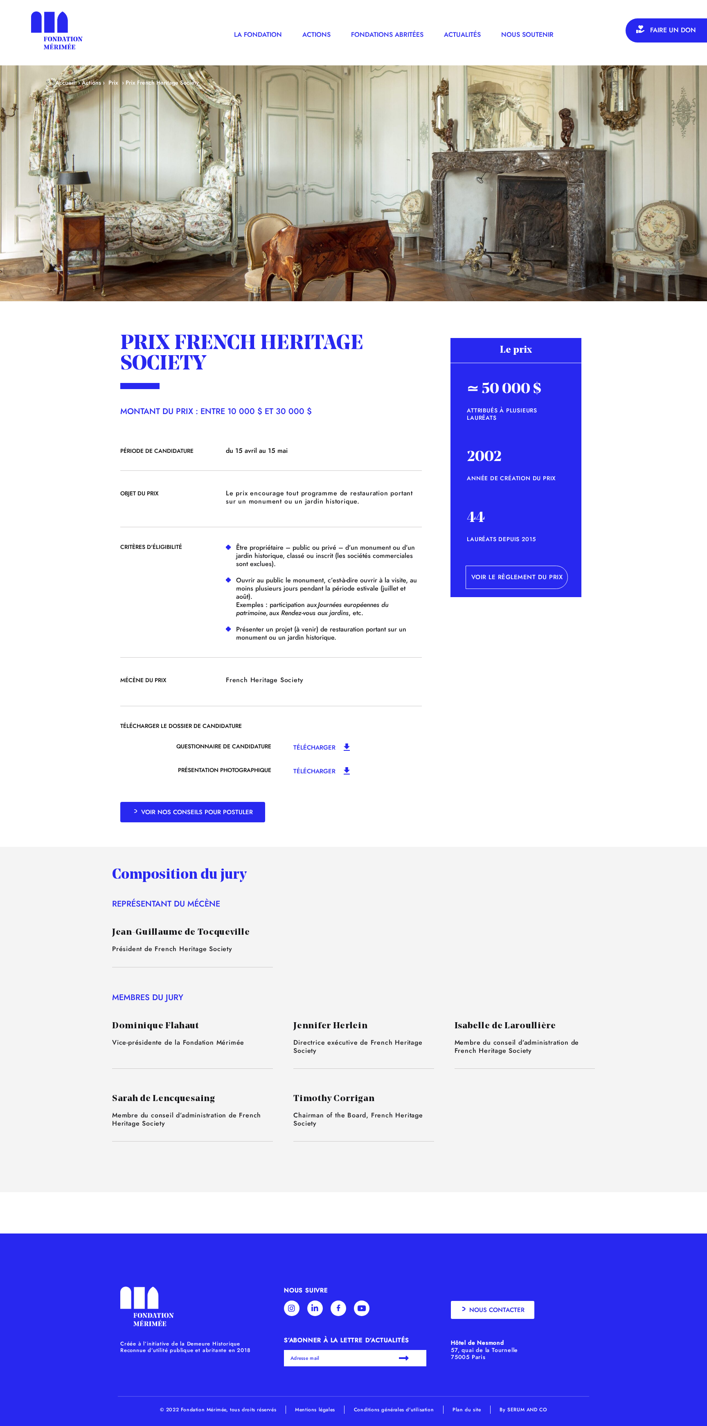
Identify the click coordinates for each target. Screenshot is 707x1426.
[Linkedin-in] (315, 1308)
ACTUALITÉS (462, 34)
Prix (113, 82)
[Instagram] (291, 1308)
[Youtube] (361, 1308)
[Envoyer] (405, 1358)
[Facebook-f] (338, 1308)
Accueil (64, 82)
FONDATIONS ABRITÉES (387, 34)
